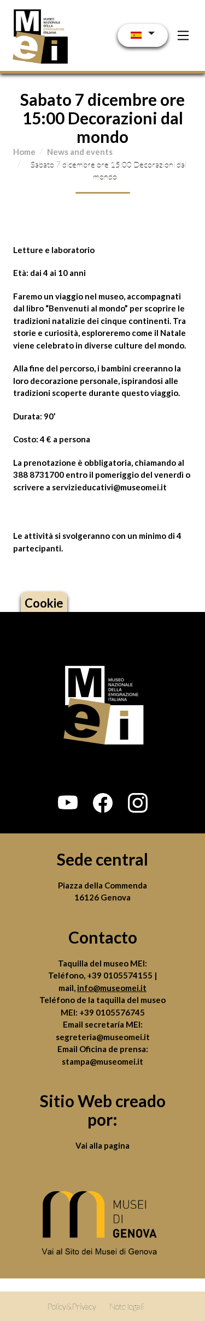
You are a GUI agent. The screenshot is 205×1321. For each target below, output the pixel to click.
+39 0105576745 (112, 1012)
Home (24, 152)
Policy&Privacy (71, 1306)
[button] (67, 803)
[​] (102, 1225)
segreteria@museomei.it (103, 1037)
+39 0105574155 (120, 975)
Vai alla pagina (102, 1145)
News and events (80, 152)
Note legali (126, 1306)
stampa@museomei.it (102, 1061)
